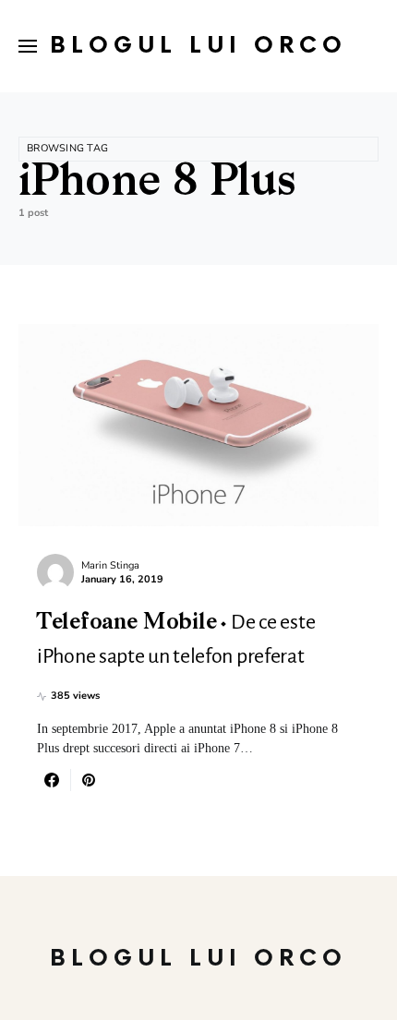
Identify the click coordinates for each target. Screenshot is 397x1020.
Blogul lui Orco (198, 45)
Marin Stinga (110, 565)
